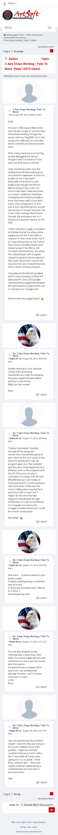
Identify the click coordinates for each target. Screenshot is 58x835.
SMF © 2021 (27, 822)
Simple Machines (39, 822)
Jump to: (14, 804)
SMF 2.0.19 (15, 822)
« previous (42, 46)
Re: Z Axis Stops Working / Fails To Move (31, 354)
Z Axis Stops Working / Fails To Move (29, 110)
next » (51, 46)
